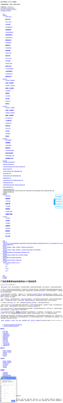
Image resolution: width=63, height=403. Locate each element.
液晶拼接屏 (7, 320)
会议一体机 (33, 306)
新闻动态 (5, 276)
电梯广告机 (25, 302)
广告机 (4, 287)
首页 (4, 14)
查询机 (2, 320)
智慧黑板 (18, 312)
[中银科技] (31, 10)
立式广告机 (42, 294)
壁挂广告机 (24, 299)
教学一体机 (23, 315)
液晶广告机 (57, 289)
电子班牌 (33, 320)
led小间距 (13, 320)
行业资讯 (5, 278)
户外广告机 (4, 294)
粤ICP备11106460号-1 (16, 395)
